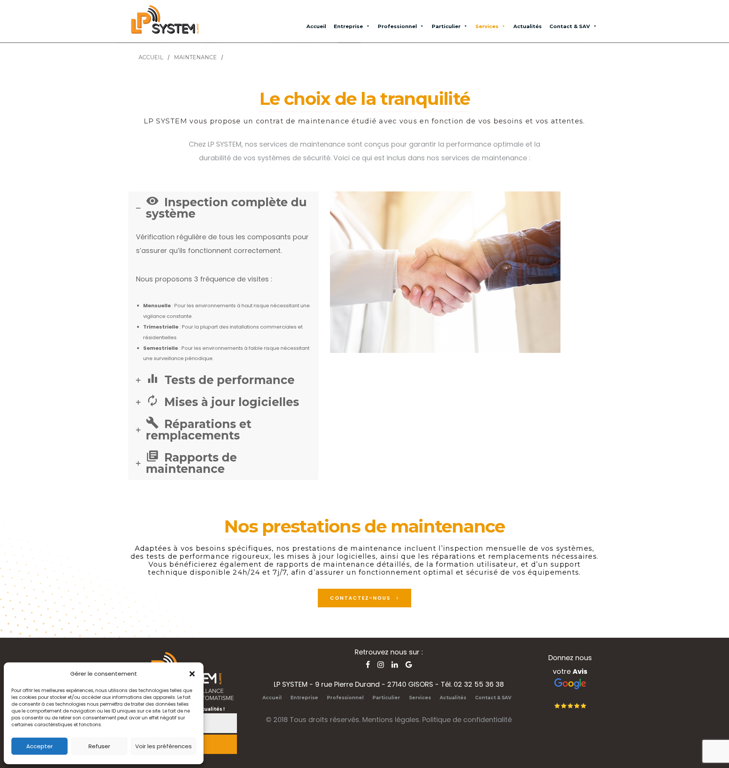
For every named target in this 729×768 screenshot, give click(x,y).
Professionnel (397, 26)
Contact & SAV (569, 26)
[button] (192, 674)
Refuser (99, 746)
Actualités (527, 26)
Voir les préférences (163, 746)
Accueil (316, 26)
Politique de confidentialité (467, 719)
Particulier (446, 26)
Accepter (39, 746)
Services (487, 26)
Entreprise (348, 26)
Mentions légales (390, 719)
